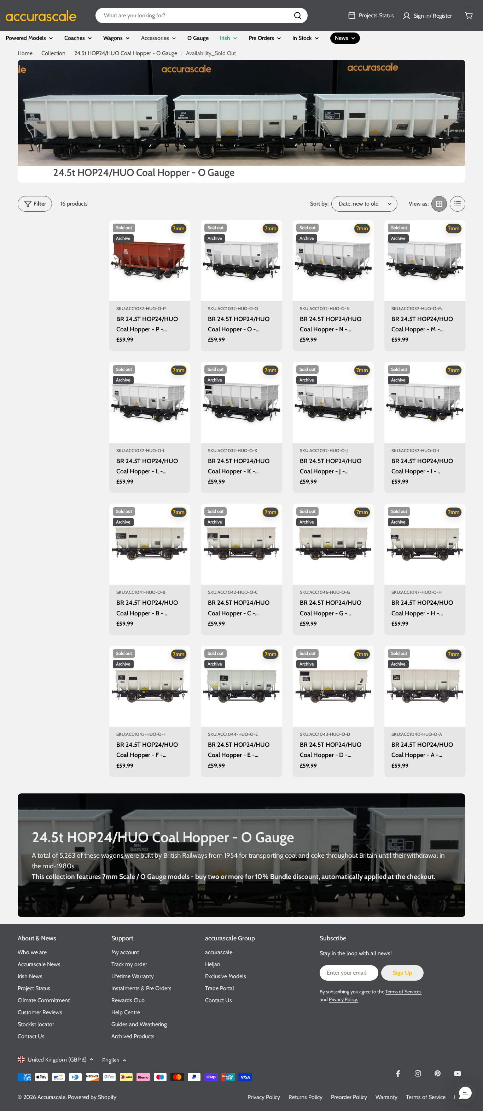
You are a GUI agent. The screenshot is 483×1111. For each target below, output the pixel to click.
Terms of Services (403, 991)
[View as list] (457, 204)
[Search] (297, 15)
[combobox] (201, 15)
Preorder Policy (349, 1097)
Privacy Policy (264, 1097)
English (111, 1060)
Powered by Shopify (92, 1097)
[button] (465, 1093)
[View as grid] (439, 204)
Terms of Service (426, 1097)
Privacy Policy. (343, 999)
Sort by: (319, 203)
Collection (53, 53)
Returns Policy (305, 1097)
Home (25, 53)
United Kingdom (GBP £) (57, 1059)
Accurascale (51, 1097)
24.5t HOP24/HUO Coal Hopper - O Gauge (125, 53)
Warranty (386, 1097)
